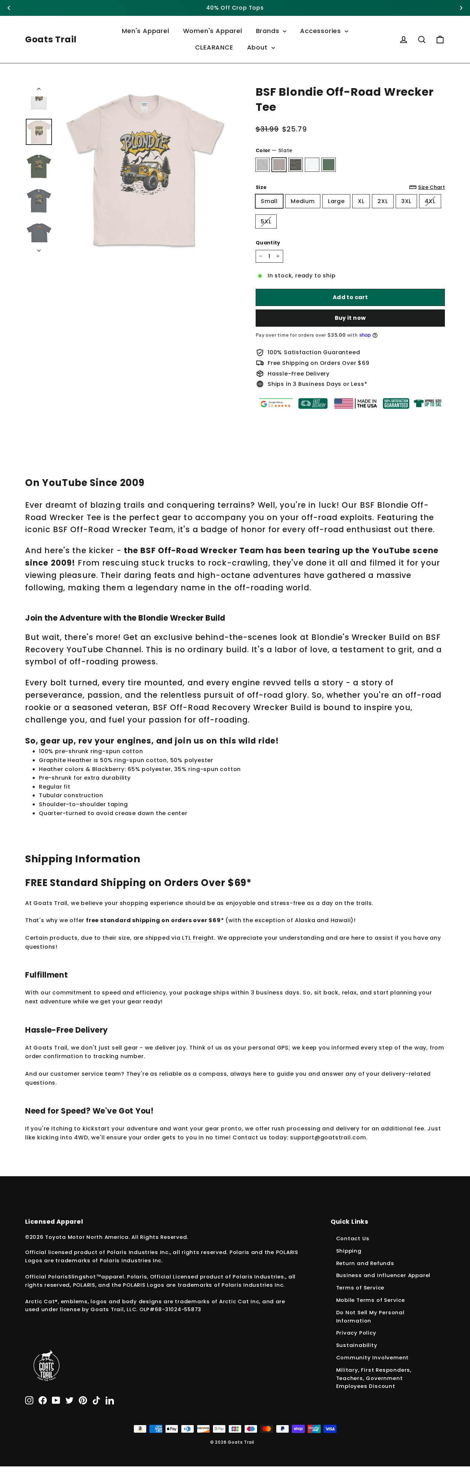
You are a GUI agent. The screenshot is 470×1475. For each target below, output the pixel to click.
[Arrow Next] (39, 248)
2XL (382, 201)
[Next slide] (461, 8)
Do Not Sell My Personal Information (370, 1316)
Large (336, 201)
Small (269, 201)
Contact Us (353, 1238)
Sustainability (356, 1345)
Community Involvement (372, 1357)
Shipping (349, 1250)
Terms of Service (360, 1287)
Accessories (321, 31)
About (258, 47)
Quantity (268, 243)
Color (274, 150)
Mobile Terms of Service (370, 1300)
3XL (406, 201)
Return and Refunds (365, 1263)
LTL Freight (198, 938)
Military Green (328, 165)
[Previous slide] (8, 8)
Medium (303, 201)
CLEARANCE (214, 47)
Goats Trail (51, 39)
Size (350, 187)
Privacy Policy (356, 1332)
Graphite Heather (295, 165)
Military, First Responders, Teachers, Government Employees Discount (374, 1378)
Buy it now (350, 318)
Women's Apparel (212, 31)
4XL (430, 201)
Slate (279, 165)
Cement (262, 165)
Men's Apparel (145, 31)
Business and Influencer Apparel (383, 1275)
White (312, 165)
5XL (266, 221)
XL (361, 201)
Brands (268, 31)
